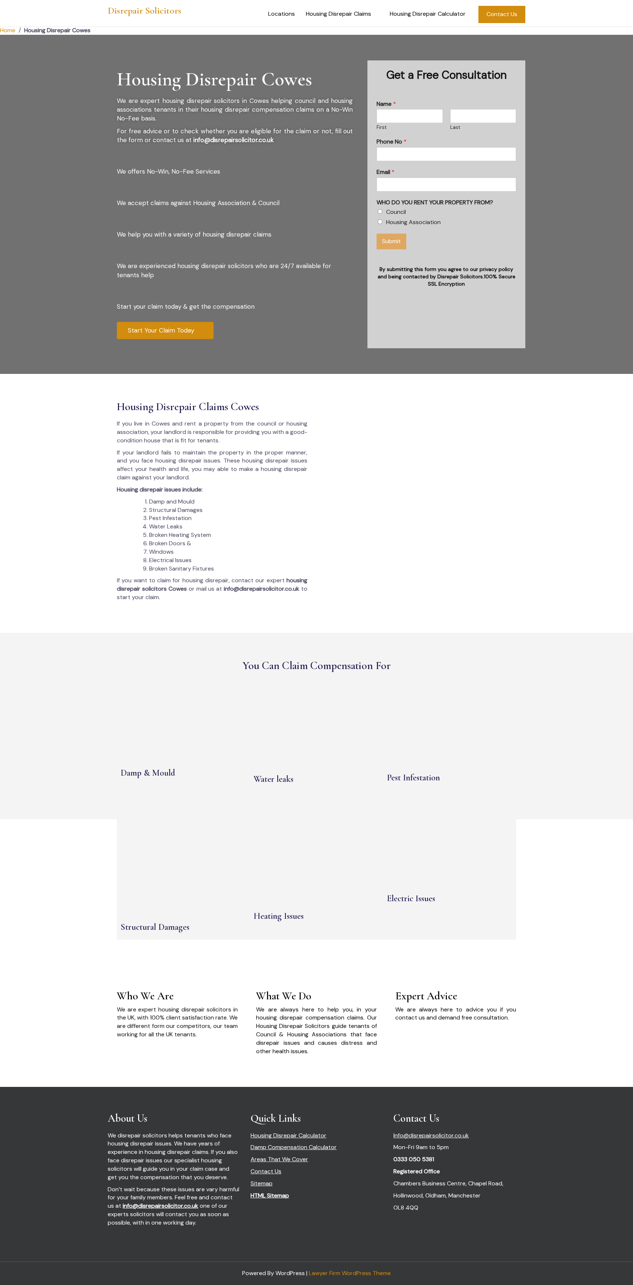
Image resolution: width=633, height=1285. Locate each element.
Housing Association (413, 222)
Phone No (392, 141)
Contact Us (501, 14)
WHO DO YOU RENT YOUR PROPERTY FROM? (435, 202)
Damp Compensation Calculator (294, 1147)
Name (386, 104)
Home (7, 30)
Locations (281, 14)
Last (455, 127)
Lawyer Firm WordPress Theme (350, 1273)
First (381, 127)
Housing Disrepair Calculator (428, 14)
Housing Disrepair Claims (338, 14)
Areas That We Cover (279, 1159)
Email (386, 172)
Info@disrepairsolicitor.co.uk (431, 1135)
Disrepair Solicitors (144, 10)
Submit (391, 241)
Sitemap (262, 1183)
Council (396, 212)
